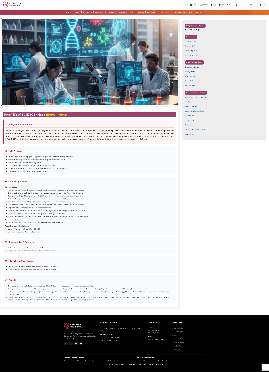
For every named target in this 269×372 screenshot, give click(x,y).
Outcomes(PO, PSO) (192, 46)
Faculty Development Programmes (197, 102)
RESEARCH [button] (123, 12)
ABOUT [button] (77, 12)
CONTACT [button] (199, 12)
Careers (240, 5)
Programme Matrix (191, 41)
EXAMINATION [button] (100, 12)
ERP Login (254, 5)
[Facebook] (66, 343)
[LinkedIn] (76, 343)
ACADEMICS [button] (87, 12)
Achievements (190, 76)
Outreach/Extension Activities (195, 130)
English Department (192, 55)
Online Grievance (77, 361)
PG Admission (178, 332)
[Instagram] (71, 343)
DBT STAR (205, 5)
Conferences (189, 120)
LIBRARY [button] (140, 12)
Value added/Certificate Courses (196, 97)
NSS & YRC (116, 361)
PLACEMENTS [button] (152, 12)
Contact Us (177, 346)
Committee (88, 361)
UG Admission (178, 328)
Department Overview (192, 67)
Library (176, 335)
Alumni (230, 5)
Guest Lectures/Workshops (194, 111)
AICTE (214, 5)
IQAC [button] (132, 12)
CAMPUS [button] (112, 12)
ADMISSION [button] (165, 12)
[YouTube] (81, 343)
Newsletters (189, 125)
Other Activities (190, 134)
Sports (95, 361)
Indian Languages (191, 51)
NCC (109, 361)
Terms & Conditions (168, 361)
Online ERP (177, 349)
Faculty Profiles (190, 72)
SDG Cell (194, 5)
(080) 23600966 (153, 330)
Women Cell (103, 361)
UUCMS (263, 5)
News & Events (179, 342)
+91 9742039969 (154, 333)
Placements (178, 339)
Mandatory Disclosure (143, 361)
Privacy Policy (156, 361)
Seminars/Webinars (191, 106)
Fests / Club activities (192, 81)
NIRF (222, 5)
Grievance (67, 361)
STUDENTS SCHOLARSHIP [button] (182, 12)
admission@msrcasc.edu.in (157, 339)
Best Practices (190, 85)
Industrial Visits (190, 116)
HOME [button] (68, 12)
